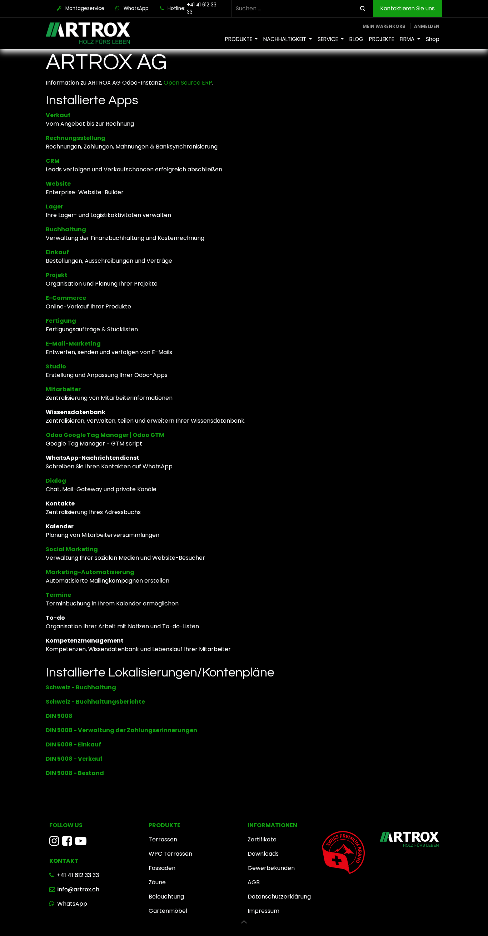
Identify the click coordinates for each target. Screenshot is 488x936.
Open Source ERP (188, 83)
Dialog (56, 481)
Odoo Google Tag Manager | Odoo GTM (105, 435)
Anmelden (426, 26)
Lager (54, 206)
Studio (56, 366)
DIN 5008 (59, 716)
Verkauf (58, 115)
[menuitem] (241, 39)
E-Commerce (66, 298)
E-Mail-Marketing (73, 343)
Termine (58, 595)
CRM (53, 161)
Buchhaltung (66, 229)
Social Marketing (72, 549)
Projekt (57, 275)
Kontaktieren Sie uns (407, 8)
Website (58, 184)
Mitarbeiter (63, 389)
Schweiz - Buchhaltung (81, 687)
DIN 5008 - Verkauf (74, 759)
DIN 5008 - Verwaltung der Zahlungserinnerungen (121, 730)
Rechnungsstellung (75, 138)
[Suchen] (363, 8)
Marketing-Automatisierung (90, 572)
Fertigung (61, 321)
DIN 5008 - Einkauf (73, 744)
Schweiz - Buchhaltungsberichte (95, 702)
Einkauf (57, 252)
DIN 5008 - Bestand (75, 773)
